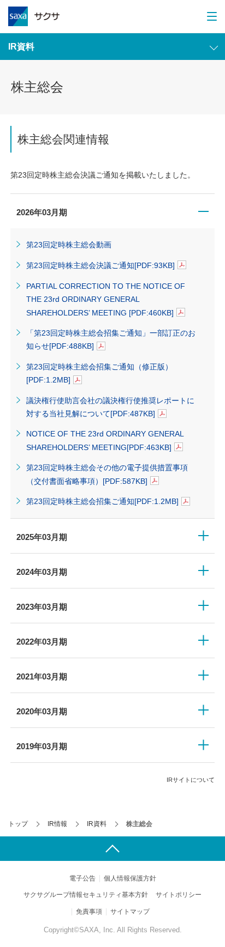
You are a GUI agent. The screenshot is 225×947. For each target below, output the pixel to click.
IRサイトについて (191, 779)
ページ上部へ (112, 848)
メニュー (211, 16)
